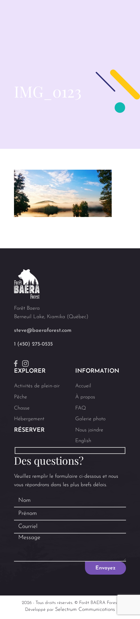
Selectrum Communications (85, 609)
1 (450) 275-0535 (33, 344)
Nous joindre (89, 430)
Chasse (22, 408)
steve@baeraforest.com (42, 330)
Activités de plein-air (37, 386)
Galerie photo (90, 419)
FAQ (80, 408)
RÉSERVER (29, 430)
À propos (85, 397)
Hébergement (29, 419)
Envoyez (105, 568)
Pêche (20, 397)
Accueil (83, 386)
